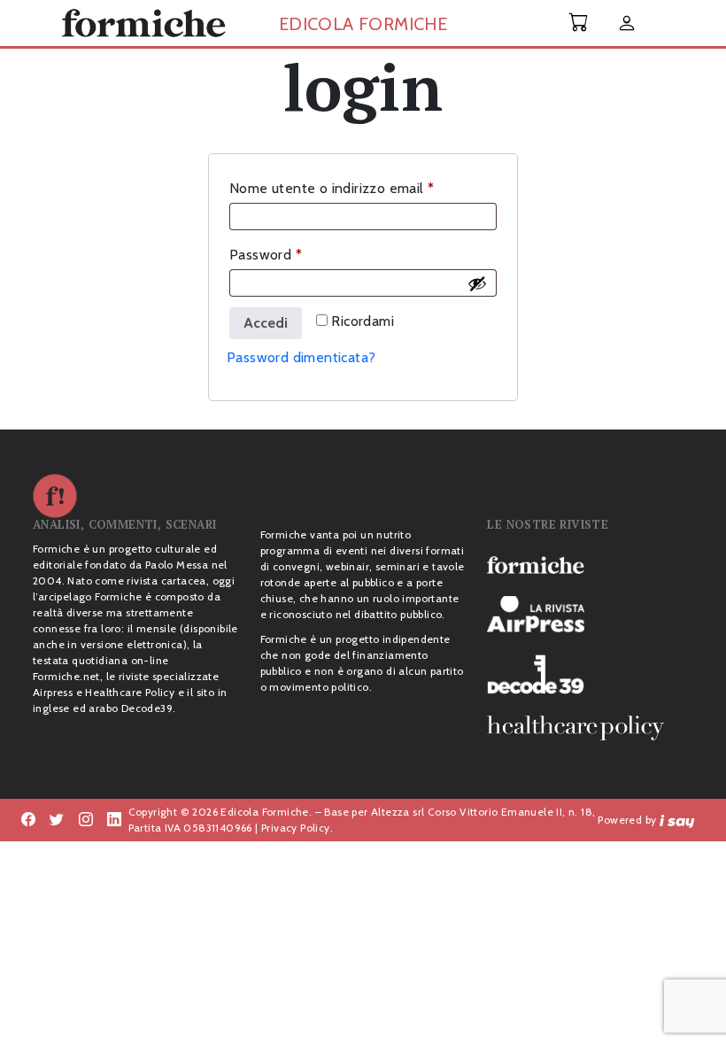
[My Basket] (579, 23)
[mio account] (627, 24)
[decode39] (590, 674)
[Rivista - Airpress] (590, 614)
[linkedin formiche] (114, 820)
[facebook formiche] (28, 820)
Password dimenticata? (301, 357)
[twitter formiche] (56, 820)
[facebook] (86, 820)
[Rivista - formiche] (590, 564)
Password (294, 254)
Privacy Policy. (297, 827)
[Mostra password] (477, 283)
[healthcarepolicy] (590, 728)
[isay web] (677, 819)
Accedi (265, 322)
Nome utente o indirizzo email (360, 188)
